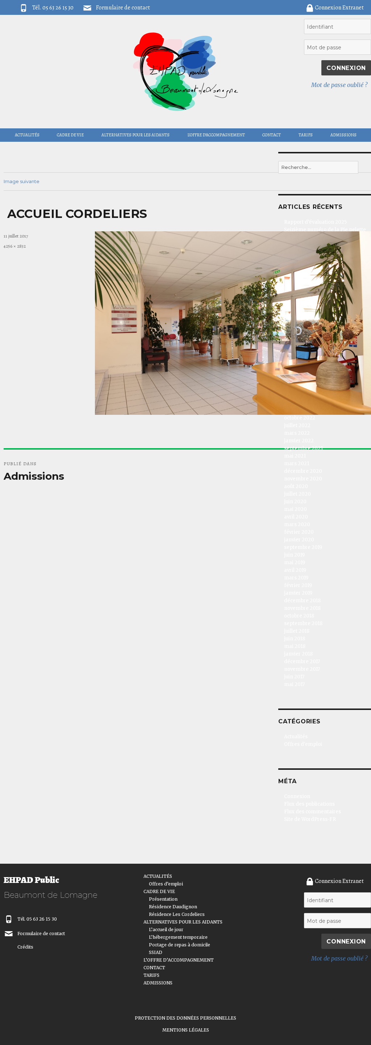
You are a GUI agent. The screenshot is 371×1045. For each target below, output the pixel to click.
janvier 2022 (299, 441)
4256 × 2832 (15, 246)
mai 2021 (295, 456)
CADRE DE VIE (70, 135)
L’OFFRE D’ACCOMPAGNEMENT (216, 135)
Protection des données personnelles (185, 1018)
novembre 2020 (303, 479)
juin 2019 (294, 555)
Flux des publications (309, 804)
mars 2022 (297, 433)
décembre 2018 (302, 601)
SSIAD (155, 952)
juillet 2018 (296, 631)
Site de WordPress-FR (310, 819)
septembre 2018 (303, 623)
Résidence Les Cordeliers (177, 914)
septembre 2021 (303, 448)
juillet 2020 (297, 494)
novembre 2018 (302, 608)
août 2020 (296, 486)
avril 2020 (296, 517)
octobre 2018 (299, 616)
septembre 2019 (303, 547)
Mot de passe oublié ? (339, 84)
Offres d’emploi (166, 884)
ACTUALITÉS (27, 135)
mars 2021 (296, 463)
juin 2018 (294, 639)
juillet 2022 (297, 425)
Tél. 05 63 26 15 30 (37, 919)
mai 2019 (294, 562)
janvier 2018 (298, 654)
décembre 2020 (303, 471)
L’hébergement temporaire (178, 937)
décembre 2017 (302, 661)
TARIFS (306, 135)
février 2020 (299, 532)
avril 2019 (295, 570)
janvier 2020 (299, 540)
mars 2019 (296, 578)
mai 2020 (295, 509)
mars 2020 (297, 524)
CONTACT (271, 135)
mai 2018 (294, 646)
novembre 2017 (302, 669)
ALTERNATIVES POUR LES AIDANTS (135, 135)
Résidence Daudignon (173, 906)
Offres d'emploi (303, 744)
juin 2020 (295, 502)
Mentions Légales (185, 1030)
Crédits (25, 947)
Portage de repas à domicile (179, 944)
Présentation (163, 899)
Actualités (296, 737)
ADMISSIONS (343, 135)
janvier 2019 (298, 593)
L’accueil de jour (166, 929)
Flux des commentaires (312, 812)
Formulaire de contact (123, 8)
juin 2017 (294, 677)
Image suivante (21, 181)
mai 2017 (294, 684)
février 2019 (298, 585)
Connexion (297, 796)
